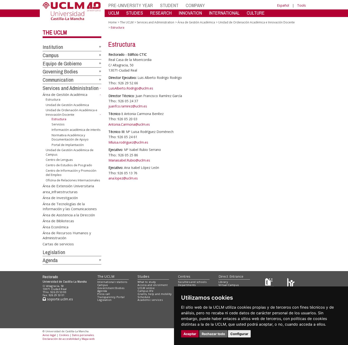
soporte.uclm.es (59, 299)
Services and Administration (70, 88)
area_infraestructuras (60, 191)
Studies (143, 276)
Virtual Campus (229, 285)
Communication (58, 79)
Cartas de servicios (58, 243)
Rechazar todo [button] (213, 334)
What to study (147, 282)
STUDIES (134, 13)
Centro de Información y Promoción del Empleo (71, 172)
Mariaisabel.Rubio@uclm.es (129, 160)
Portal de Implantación (68, 145)
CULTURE (256, 13)
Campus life (145, 291)
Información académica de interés (76, 130)
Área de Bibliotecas (58, 220)
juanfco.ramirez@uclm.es (127, 106)
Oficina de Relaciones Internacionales (73, 180)
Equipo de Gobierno (62, 63)
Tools (301, 5)
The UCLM (55, 32)
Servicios (58, 124)
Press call (103, 294)
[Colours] (290, 283)
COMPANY (195, 5)
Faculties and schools (192, 282)
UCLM (113, 13)
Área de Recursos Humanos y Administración (67, 235)
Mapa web (88, 339)
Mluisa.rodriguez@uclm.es (128, 142)
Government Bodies (111, 288)
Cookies (64, 335)
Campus (51, 55)
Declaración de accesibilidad (61, 339)
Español (283, 5)
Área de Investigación (60, 197)
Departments (187, 285)
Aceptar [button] (189, 334)
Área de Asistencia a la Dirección (69, 214)
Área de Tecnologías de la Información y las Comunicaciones (70, 206)
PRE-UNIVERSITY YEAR (130, 5)
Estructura (53, 99)
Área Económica (55, 226)
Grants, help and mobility (155, 294)
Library (223, 282)
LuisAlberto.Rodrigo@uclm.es (130, 88)
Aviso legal (49, 335)
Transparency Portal (111, 297)
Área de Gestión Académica (65, 94)
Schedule (144, 297)
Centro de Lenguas (59, 160)
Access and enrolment (153, 285)
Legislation (54, 252)
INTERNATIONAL (224, 13)
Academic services (150, 300)
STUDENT (169, 5)
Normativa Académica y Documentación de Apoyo (70, 137)
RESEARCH (161, 13)
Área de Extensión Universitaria (68, 185)
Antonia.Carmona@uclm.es (129, 124)
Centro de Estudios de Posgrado (69, 165)
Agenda (50, 260)
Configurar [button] (239, 334)
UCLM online (146, 288)
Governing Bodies (60, 71)
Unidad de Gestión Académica (67, 105)
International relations (112, 282)
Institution (53, 47)
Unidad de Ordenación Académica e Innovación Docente (71, 112)
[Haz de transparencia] (269, 283)
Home (112, 22)
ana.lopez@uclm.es (123, 178)
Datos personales (83, 335)
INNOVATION (190, 13)
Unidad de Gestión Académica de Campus (70, 152)
